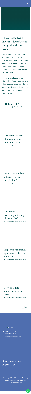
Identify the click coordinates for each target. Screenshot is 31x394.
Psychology (15, 128)
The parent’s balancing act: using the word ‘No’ (14, 215)
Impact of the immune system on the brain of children (15, 253)
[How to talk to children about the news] (15, 276)
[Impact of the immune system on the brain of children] (15, 238)
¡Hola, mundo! (11, 104)
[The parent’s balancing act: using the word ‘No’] (15, 200)
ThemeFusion (9, 380)
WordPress (19, 382)
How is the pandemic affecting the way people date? (15, 177)
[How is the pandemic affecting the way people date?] (15, 161)
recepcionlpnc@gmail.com (13, 337)
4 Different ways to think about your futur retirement (13, 139)
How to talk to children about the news (13, 291)
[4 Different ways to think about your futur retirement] (15, 123)
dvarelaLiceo (9, 107)
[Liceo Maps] (9, 342)
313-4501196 (12, 328)
